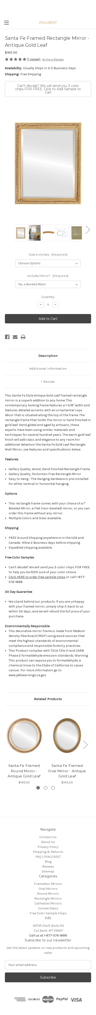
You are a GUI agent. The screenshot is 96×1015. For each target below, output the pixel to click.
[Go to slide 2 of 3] (45, 788)
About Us (48, 842)
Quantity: (48, 297)
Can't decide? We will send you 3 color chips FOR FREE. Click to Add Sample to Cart (48, 89)
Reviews (48, 866)
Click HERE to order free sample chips (37, 577)
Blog (48, 862)
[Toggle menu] (6, 22)
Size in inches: (48, 254)
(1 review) (34, 59)
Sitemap (48, 871)
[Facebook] (7, 337)
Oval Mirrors (48, 889)
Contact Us (48, 837)
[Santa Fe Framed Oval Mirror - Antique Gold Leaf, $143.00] (67, 735)
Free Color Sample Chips (48, 913)
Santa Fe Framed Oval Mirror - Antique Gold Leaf (67, 770)
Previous (8, 229)
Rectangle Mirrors (48, 899)
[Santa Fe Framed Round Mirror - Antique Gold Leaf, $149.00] (24, 735)
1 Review (48, 381)
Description (48, 356)
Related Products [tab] (48, 699)
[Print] (23, 337)
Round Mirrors (48, 894)
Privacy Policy (48, 847)
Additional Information (48, 368)
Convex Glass (48, 908)
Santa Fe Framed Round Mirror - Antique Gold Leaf (24, 770)
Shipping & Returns (48, 852)
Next (87, 229)
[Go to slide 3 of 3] (53, 788)
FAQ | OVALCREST (48, 857)
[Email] (15, 337)
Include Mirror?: (48, 276)
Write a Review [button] (53, 59)
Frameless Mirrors (48, 884)
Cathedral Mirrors (48, 903)
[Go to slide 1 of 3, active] (38, 788)
